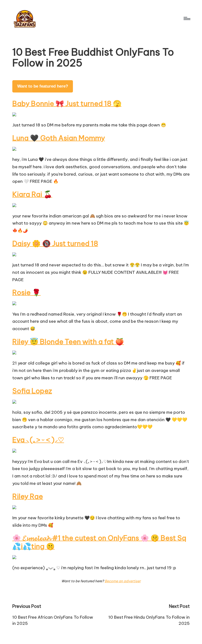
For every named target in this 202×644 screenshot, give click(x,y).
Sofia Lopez (32, 390)
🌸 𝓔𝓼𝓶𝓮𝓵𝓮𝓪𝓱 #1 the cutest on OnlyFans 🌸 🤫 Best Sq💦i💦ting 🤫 (99, 542)
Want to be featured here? (42, 86)
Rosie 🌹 (26, 292)
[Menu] (187, 18)
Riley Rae (27, 496)
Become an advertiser (123, 581)
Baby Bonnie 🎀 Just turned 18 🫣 (66, 103)
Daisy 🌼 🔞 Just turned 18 (55, 243)
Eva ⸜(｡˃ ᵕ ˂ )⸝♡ (38, 439)
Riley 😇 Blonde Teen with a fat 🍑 (68, 341)
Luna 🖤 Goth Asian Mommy (58, 138)
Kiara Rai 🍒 (32, 194)
